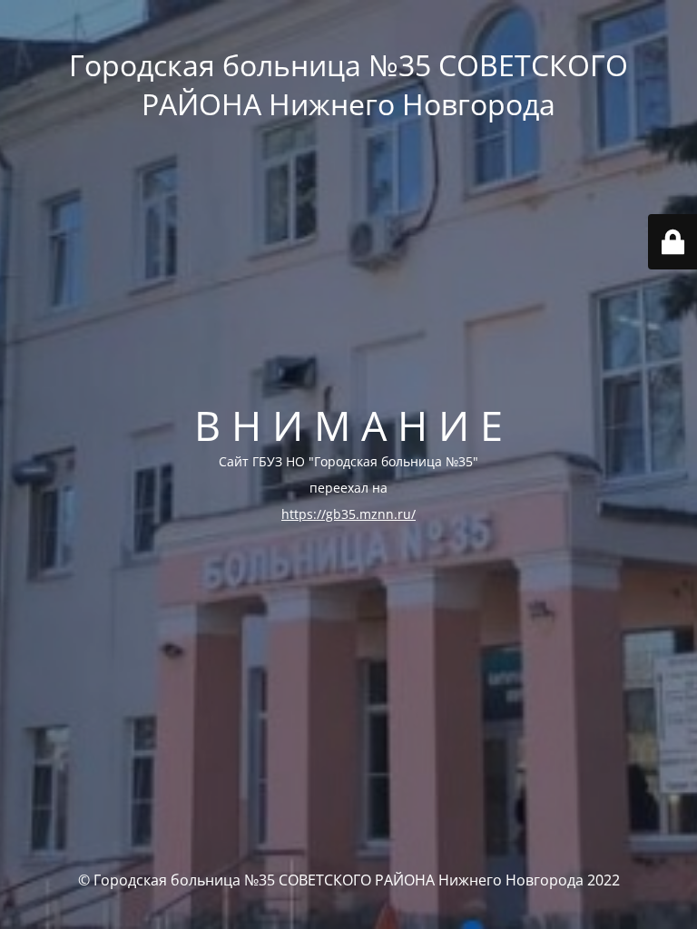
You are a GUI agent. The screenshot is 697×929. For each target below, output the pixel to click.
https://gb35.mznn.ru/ (348, 514)
